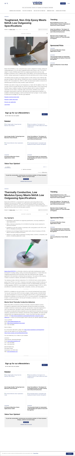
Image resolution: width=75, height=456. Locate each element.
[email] (30, 33)
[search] (7, 3)
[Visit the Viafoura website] (44, 172)
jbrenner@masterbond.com (14, 341)
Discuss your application (10, 102)
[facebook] (22, 33)
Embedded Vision (50, 10)
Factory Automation (27, 10)
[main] (37, 454)
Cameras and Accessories (15, 10)
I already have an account (26, 181)
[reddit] (28, 33)
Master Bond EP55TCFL (10, 271)
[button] (5, 3)
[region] (26, 169)
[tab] (7, 167)
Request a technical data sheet (11, 97)
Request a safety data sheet (11, 99)
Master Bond (12, 29)
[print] (47, 33)
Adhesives (6, 16)
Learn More (7, 104)
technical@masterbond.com (14, 321)
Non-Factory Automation (39, 10)
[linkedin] (24, 33)
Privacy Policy (35, 453)
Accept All (69, 453)
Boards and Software (61, 10)
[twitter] (26, 33)
